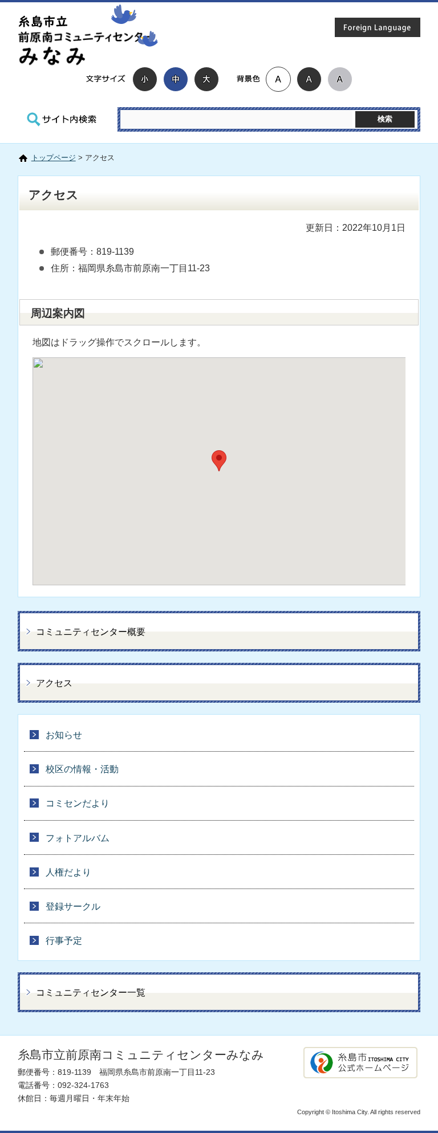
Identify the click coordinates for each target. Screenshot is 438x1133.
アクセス (54, 683)
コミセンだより (78, 803)
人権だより (68, 872)
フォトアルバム (78, 838)
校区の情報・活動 (82, 769)
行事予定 (64, 940)
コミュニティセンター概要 (90, 632)
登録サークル (73, 906)
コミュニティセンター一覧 (90, 992)
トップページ (53, 157)
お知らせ (64, 735)
